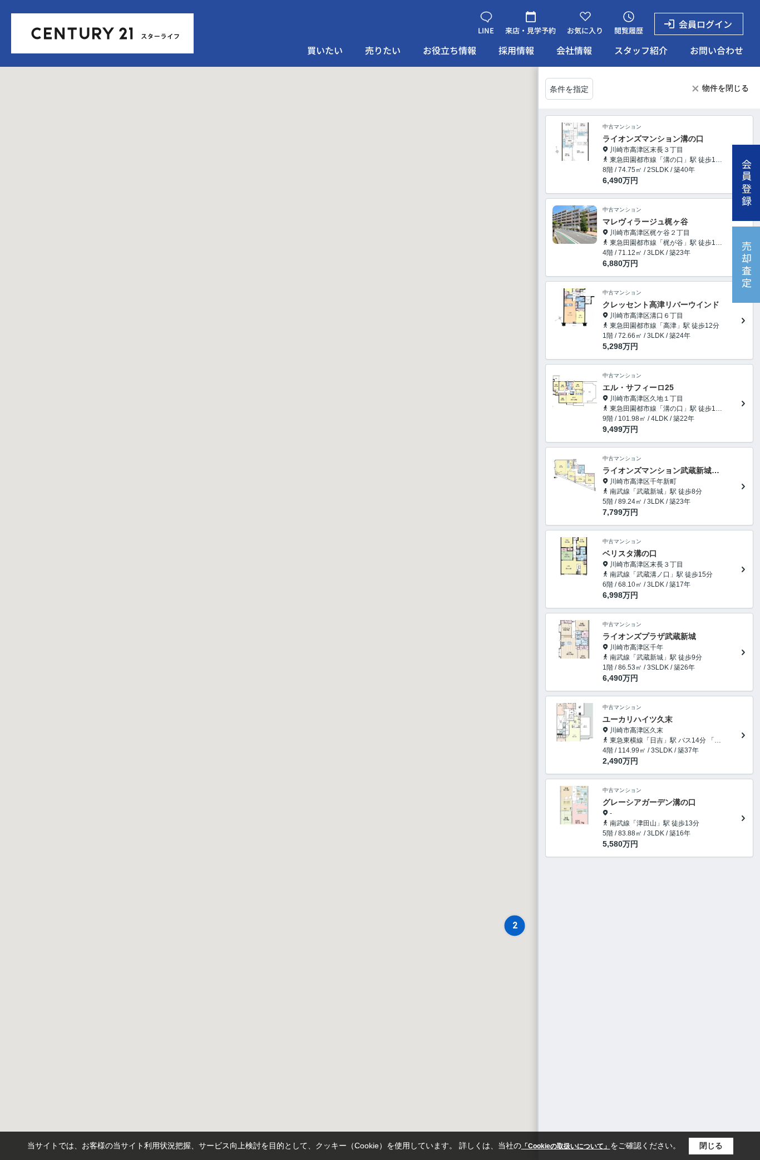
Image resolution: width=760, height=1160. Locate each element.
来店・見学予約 (530, 30)
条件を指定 (569, 89)
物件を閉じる (725, 87)
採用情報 (516, 50)
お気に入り (585, 30)
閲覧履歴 (628, 30)
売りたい (383, 50)
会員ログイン (705, 24)
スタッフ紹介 (641, 50)
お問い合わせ (716, 50)
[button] (514, 925)
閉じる (711, 1145)
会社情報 (574, 50)
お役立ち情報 (449, 50)
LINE (486, 30)
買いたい (325, 50)
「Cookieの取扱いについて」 (565, 1146)
